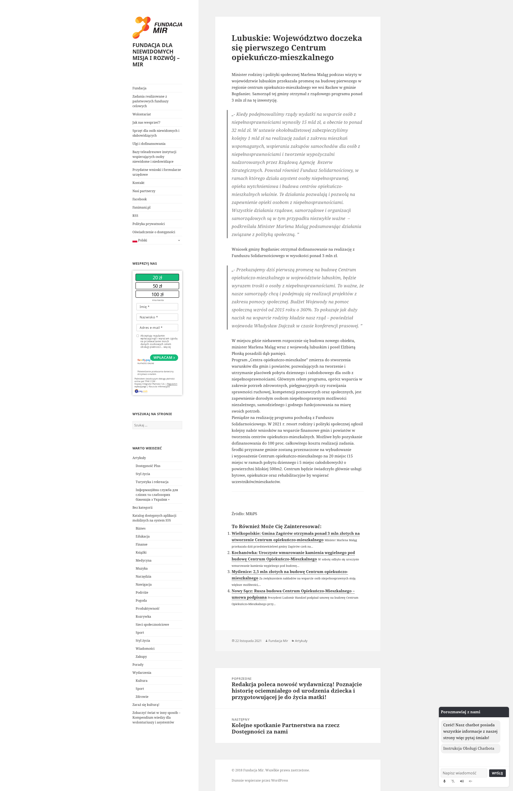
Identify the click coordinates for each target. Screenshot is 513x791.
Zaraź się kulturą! (145, 704)
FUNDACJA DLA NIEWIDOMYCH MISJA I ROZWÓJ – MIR (156, 54)
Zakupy (141, 656)
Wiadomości (145, 648)
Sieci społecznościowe (152, 624)
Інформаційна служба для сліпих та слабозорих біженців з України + (157, 495)
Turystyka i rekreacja (152, 482)
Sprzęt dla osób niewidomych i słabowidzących (155, 133)
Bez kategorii (142, 507)
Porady (137, 664)
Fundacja (139, 88)
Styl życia (143, 474)
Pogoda (141, 600)
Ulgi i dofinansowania (149, 143)
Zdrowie (142, 696)
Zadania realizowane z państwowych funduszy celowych (150, 101)
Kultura (141, 680)
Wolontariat (141, 114)
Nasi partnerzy (143, 191)
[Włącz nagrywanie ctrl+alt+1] (444, 781)
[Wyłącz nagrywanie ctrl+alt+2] (452, 781)
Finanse (141, 544)
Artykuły (139, 458)
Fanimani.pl (141, 207)
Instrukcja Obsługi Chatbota (468, 748)
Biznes (140, 528)
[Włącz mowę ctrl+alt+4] (461, 781)
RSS (135, 215)
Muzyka (142, 568)
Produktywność (148, 608)
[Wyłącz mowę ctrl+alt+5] (470, 781)
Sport (140, 632)
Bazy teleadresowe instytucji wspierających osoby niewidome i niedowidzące (154, 157)
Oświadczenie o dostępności (153, 232)
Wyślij (497, 773)
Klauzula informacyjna (159, 386)
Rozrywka (143, 616)
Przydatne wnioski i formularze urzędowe (156, 172)
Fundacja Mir (278, 641)
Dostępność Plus (148, 466)
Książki (141, 552)
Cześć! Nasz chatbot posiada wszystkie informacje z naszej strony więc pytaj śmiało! (470, 731)
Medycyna (143, 560)
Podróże (142, 592)
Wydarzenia (141, 672)
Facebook (139, 199)
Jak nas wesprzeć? (146, 122)
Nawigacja (144, 584)
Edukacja (143, 536)
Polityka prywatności (148, 224)
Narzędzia (143, 576)
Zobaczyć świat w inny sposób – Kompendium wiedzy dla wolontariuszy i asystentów (156, 717)
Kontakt (138, 183)
